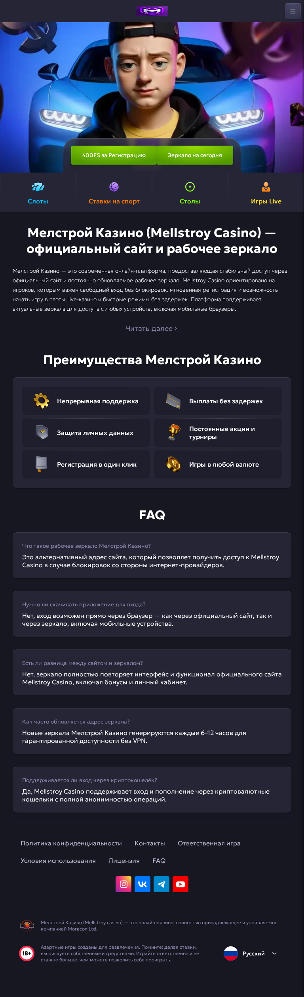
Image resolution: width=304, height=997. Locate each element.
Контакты (150, 843)
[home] (152, 11)
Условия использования (58, 860)
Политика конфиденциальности (71, 843)
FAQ (158, 860)
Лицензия (124, 860)
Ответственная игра (209, 843)
